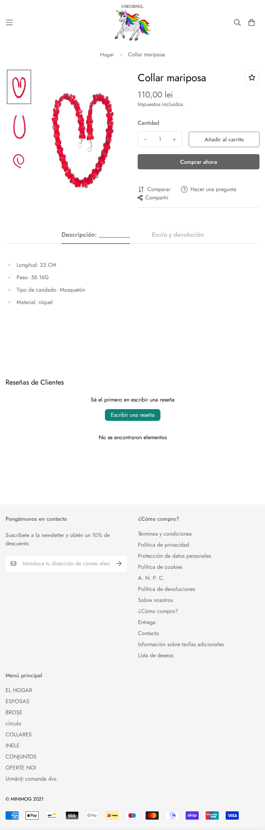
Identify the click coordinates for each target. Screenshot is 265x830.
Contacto (148, 633)
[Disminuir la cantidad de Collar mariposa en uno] (145, 140)
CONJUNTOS (21, 757)
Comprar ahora (198, 162)
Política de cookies (160, 567)
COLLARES (19, 734)
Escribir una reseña (133, 415)
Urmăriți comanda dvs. (32, 779)
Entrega (147, 622)
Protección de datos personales (174, 556)
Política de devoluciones (166, 589)
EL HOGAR (19, 690)
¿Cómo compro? (158, 611)
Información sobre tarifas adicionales (181, 644)
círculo (13, 723)
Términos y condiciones (165, 534)
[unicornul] (132, 22)
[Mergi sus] (251, 792)
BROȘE (14, 712)
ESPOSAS (17, 701)
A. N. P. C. (151, 578)
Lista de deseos (155, 655)
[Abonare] (119, 564)
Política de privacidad (163, 545)
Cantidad (148, 123)
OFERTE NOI (21, 768)
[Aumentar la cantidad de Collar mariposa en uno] (174, 140)
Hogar (107, 54)
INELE (13, 745)
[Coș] (251, 22)
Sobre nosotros (155, 600)
